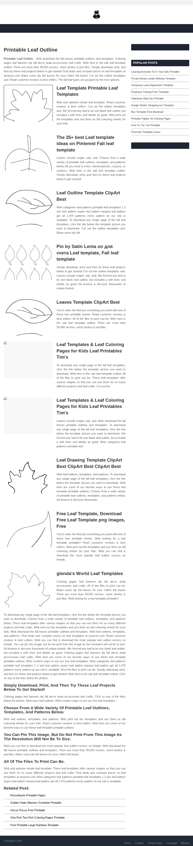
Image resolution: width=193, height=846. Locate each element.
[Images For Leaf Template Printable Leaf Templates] (28, 103)
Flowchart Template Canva (145, 132)
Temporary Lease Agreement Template (152, 85)
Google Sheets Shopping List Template (152, 105)
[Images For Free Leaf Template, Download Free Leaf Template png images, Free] (28, 528)
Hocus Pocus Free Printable (27, 810)
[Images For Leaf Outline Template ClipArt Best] (28, 208)
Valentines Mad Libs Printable (147, 98)
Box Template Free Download (147, 111)
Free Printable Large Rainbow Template (34, 825)
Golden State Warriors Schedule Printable (35, 802)
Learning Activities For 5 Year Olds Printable (155, 71)
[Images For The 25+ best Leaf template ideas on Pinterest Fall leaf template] (28, 152)
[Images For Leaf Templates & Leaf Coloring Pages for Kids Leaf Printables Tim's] (28, 359)
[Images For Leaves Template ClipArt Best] (28, 317)
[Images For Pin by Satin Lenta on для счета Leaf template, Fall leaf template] (28, 261)
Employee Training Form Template (150, 92)
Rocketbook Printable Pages (27, 795)
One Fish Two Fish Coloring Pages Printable (37, 817)
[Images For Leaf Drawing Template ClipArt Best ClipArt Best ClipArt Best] (28, 475)
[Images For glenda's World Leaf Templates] (28, 588)
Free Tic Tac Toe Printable (145, 125)
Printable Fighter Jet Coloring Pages (151, 118)
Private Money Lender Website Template (153, 78)
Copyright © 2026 (13, 841)
